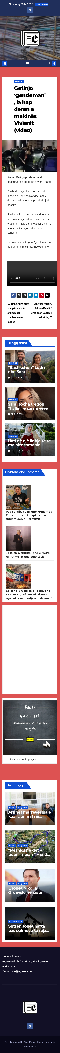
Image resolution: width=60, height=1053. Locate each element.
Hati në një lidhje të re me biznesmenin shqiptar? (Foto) (29, 445)
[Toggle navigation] (27, 63)
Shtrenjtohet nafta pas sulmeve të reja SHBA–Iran (27, 930)
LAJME (12, 808)
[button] (49, 63)
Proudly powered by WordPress (20, 1042)
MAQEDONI (22, 808)
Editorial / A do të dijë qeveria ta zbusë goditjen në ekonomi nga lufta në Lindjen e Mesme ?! (29, 594)
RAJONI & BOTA (15, 922)
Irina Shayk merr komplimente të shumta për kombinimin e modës (18, 312)
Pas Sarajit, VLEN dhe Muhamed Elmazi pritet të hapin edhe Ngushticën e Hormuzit (29, 515)
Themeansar (30, 1046)
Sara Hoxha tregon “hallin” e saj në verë (28, 406)
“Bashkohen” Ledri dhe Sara (26, 369)
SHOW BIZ (19, 81)
